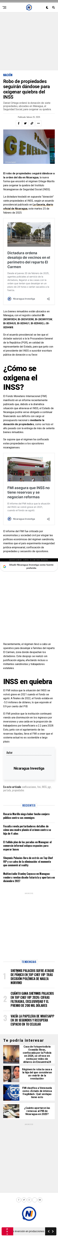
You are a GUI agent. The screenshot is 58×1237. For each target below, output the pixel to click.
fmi (39, 787)
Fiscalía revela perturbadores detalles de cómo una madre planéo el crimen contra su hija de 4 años (27, 829)
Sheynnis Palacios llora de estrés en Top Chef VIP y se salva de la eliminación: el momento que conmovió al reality (28, 861)
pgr (49, 787)
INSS (44, 787)
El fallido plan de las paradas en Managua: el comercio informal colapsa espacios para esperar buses (27, 845)
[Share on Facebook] (19, 123)
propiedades (18, 790)
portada (7, 790)
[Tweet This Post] (25, 123)
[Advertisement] (29, 41)
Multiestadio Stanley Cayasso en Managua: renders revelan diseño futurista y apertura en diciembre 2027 (29, 877)
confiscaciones (29, 787)
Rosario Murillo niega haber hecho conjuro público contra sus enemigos (26, 815)
